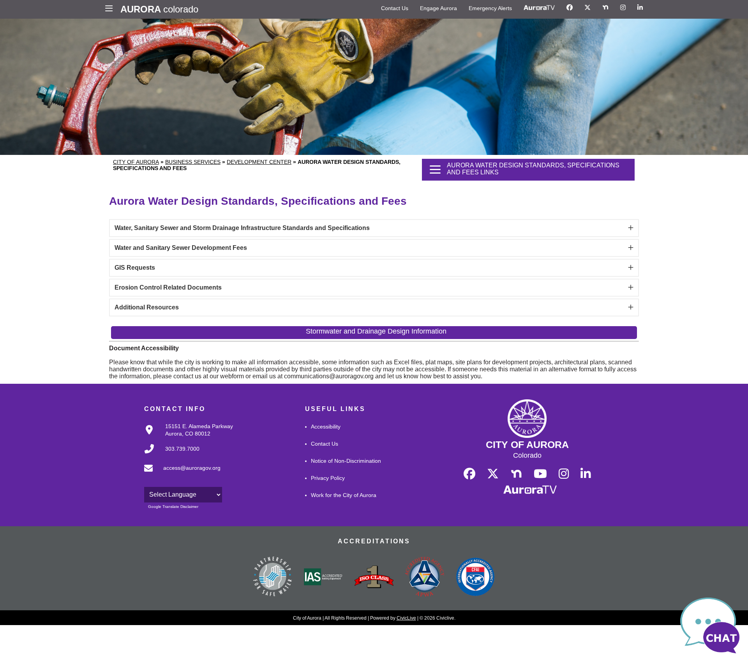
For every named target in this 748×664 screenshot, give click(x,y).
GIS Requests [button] (135, 267)
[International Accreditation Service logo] (323, 577)
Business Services (193, 162)
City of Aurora (136, 162)
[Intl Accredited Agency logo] (475, 577)
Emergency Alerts (490, 8)
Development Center (259, 162)
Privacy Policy (328, 478)
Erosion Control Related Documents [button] (168, 287)
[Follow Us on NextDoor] (605, 7)
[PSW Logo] (272, 578)
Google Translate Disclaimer (173, 506)
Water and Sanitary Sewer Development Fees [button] (181, 247)
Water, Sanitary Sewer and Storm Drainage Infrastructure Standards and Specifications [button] (242, 228)
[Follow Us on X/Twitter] (587, 7)
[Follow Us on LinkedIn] (640, 7)
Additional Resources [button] (147, 307)
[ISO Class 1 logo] (374, 578)
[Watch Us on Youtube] (540, 474)
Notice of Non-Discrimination (346, 461)
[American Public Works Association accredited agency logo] (424, 577)
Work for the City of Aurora (343, 495)
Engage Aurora (438, 8)
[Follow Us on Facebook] (569, 7)
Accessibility (325, 426)
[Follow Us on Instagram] (623, 7)
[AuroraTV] (539, 8)
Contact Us (394, 8)
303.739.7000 (182, 449)
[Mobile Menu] (110, 9)
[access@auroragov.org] (180, 474)
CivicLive (406, 618)
